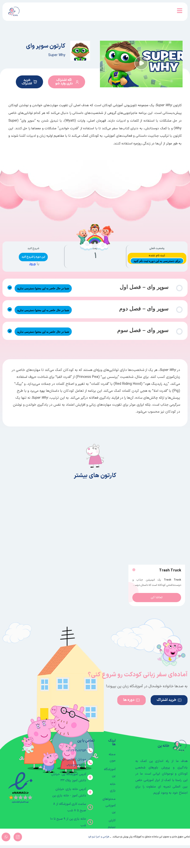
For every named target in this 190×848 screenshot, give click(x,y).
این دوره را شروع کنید (33, 257)
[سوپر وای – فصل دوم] (9, 309)
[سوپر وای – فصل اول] (9, 287)
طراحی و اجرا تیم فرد (98, 837)
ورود (32, 263)
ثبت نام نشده (157, 256)
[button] (141, 64)
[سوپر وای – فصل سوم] (9, 331)
